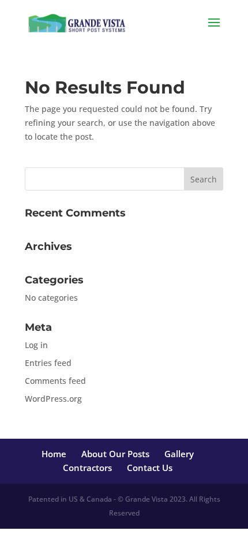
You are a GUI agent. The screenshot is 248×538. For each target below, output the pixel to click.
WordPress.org (53, 398)
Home (54, 453)
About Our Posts (115, 453)
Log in (36, 344)
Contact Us (149, 467)
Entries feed (48, 362)
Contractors (87, 467)
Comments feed (55, 380)
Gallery (179, 453)
